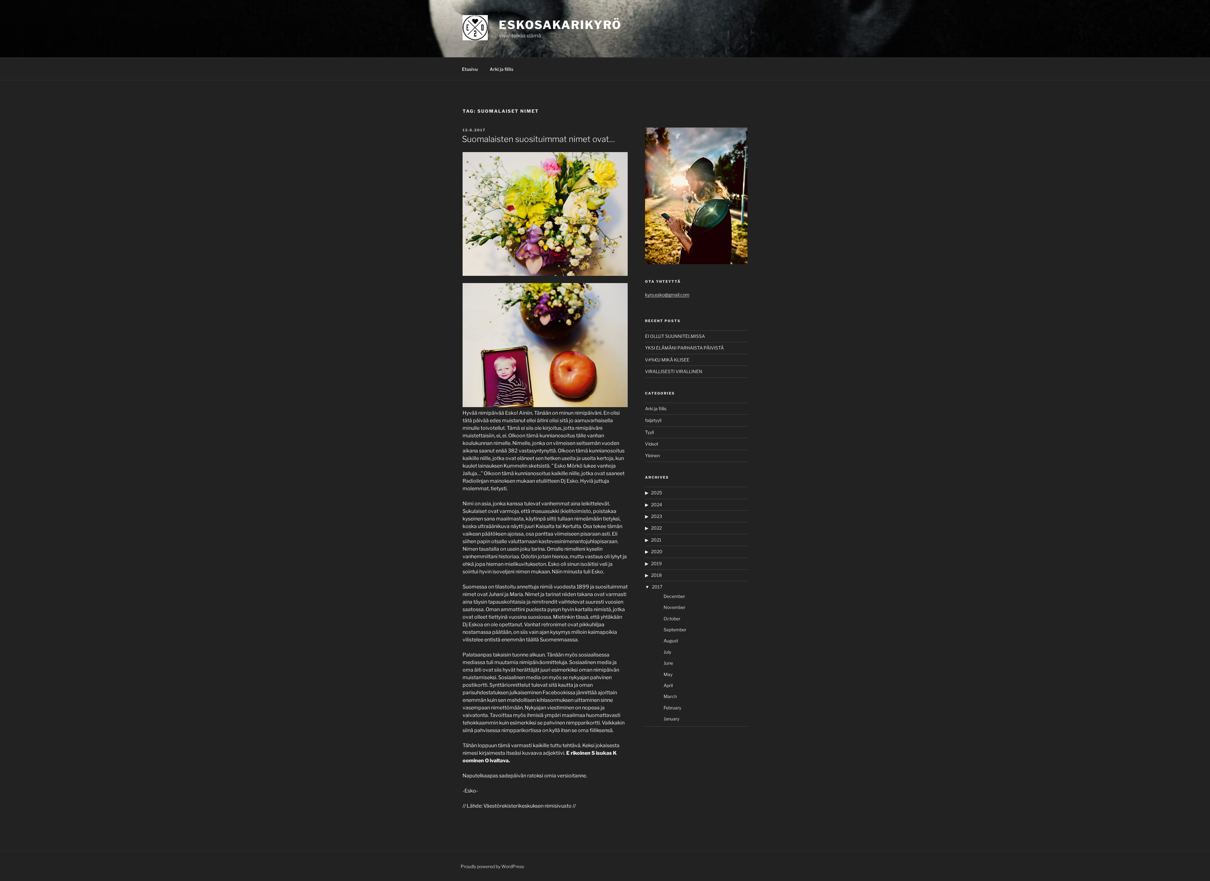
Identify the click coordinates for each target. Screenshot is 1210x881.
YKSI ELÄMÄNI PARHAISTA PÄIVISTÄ (684, 347)
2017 (657, 586)
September (675, 629)
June (668, 663)
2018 (656, 575)
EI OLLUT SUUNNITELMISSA (675, 336)
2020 (656, 551)
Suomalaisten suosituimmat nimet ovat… (538, 139)
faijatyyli (653, 420)
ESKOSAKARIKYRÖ (560, 25)
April (668, 685)
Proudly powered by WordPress (492, 866)
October (672, 618)
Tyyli (649, 432)
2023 (656, 516)
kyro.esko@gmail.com (667, 294)
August (671, 640)
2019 (656, 563)
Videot (651, 443)
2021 (656, 540)
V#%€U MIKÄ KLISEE (667, 359)
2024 (656, 504)
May (668, 674)
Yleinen (652, 455)
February (672, 707)
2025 (656, 492)
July (667, 652)
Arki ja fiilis (501, 69)
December (674, 596)
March (670, 696)
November (674, 607)
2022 (656, 528)
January (671, 718)
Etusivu (470, 69)
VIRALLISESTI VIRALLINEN (673, 371)
